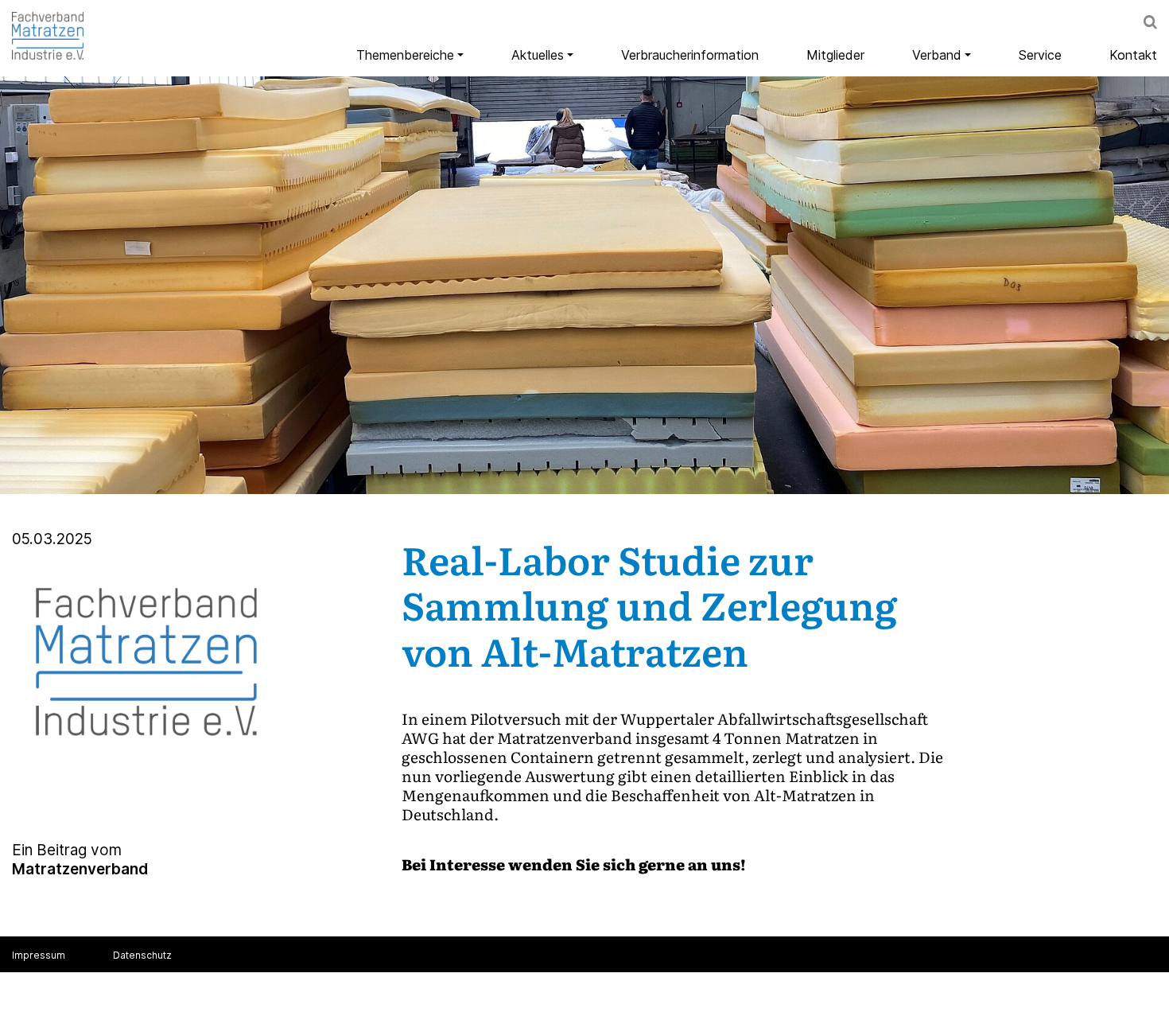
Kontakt (1133, 55)
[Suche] (1150, 24)
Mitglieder (835, 55)
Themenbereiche (405, 55)
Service (1040, 55)
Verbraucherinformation (690, 55)
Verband (936, 55)
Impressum (38, 955)
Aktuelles (537, 55)
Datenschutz (142, 955)
